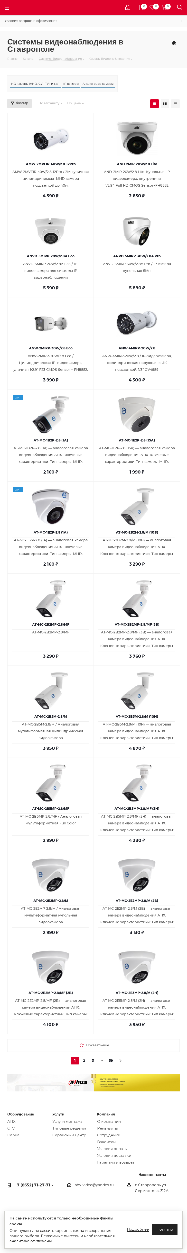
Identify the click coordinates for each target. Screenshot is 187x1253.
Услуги (58, 1114)
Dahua (13, 1135)
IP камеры (71, 83)
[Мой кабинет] (127, 7)
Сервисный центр (69, 1135)
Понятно (165, 1229)
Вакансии (106, 1142)
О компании (109, 1121)
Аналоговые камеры (98, 83)
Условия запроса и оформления (31, 21)
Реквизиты (107, 1128)
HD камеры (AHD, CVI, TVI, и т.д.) (35, 83)
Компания (106, 1114)
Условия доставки (114, 1156)
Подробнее (138, 1229)
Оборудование (20, 1114)
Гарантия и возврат (115, 1162)
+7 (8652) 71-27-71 (32, 1185)
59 (111, 1060)
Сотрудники (108, 1135)
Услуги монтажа (67, 1121)
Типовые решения (69, 1128)
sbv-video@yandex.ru (94, 1185)
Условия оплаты (112, 1149)
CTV (11, 1128)
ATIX (11, 1121)
